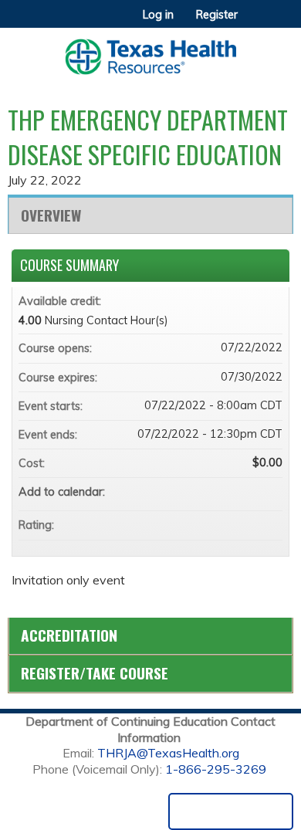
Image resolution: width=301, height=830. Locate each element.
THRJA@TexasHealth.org (168, 753)
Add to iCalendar (250, 491)
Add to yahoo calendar (230, 492)
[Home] (150, 51)
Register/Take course (94, 673)
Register (217, 14)
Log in (158, 14)
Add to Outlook (270, 492)
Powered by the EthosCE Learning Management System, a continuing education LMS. (230, 811)
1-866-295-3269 (215, 769)
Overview (51, 215)
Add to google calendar (210, 492)
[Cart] (255, 22)
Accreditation (69, 635)
